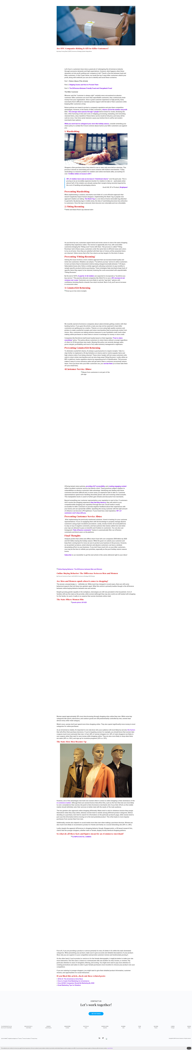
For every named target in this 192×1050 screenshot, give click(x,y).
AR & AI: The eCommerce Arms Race (70, 979)
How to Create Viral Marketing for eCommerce (73, 981)
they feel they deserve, (99, 502)
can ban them (108, 363)
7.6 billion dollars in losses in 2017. (80, 174)
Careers (20, 1038)
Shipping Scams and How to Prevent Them (83, 85)
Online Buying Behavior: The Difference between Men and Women (87, 573)
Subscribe (67, 555)
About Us (151, 7)
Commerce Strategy (76, 51)
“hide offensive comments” (82, 530)
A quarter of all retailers (86, 276)
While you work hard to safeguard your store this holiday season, (86, 124)
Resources (166, 7)
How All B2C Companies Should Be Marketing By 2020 (76, 983)
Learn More (110, 1048)
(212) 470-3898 (4, 1038)
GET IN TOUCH (96, 1013)
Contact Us (182, 7)
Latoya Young (61, 51)
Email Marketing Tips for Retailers (69, 985)
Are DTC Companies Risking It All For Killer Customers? (83, 49)
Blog (158, 7)
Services (142, 7)
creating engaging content (117, 486)
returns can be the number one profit (114, 109)
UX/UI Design (91, 576)
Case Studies (133, 7)
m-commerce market (64, 803)
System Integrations (87, 51)
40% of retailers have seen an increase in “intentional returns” (87, 179)
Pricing (174, 7)
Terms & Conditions (27, 1038)
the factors (131, 730)
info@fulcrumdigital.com (13, 1038)
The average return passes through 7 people (83, 112)
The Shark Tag (90, 199)
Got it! (189, 1048)
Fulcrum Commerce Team (64, 576)
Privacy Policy (34, 1038)
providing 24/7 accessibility (95, 486)
